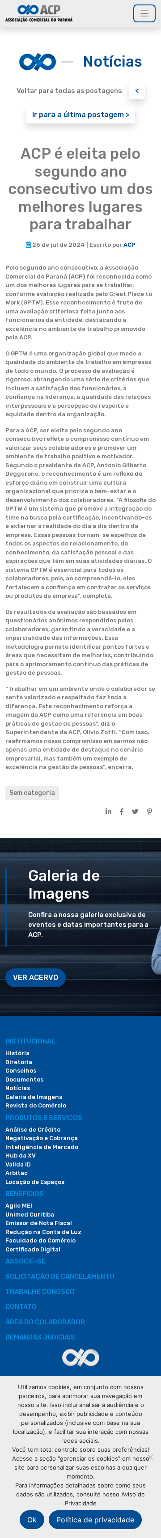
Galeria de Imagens (33, 1097)
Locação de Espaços (34, 1182)
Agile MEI (18, 1205)
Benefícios (24, 1194)
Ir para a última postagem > (80, 114)
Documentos (24, 1079)
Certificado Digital (32, 1249)
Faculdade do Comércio (40, 1240)
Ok (32, 1519)
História (17, 1053)
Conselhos (20, 1070)
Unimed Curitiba (29, 1214)
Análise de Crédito (32, 1129)
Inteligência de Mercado (41, 1147)
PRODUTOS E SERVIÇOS (43, 1118)
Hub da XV (20, 1155)
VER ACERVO (35, 977)
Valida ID (18, 1164)
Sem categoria (32, 793)
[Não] (149, 1457)
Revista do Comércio (35, 1105)
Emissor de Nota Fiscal (38, 1223)
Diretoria (18, 1062)
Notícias (17, 1088)
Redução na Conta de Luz (43, 1232)
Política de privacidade (95, 1519)
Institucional (30, 1041)
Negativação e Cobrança (41, 1138)
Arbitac (16, 1173)
